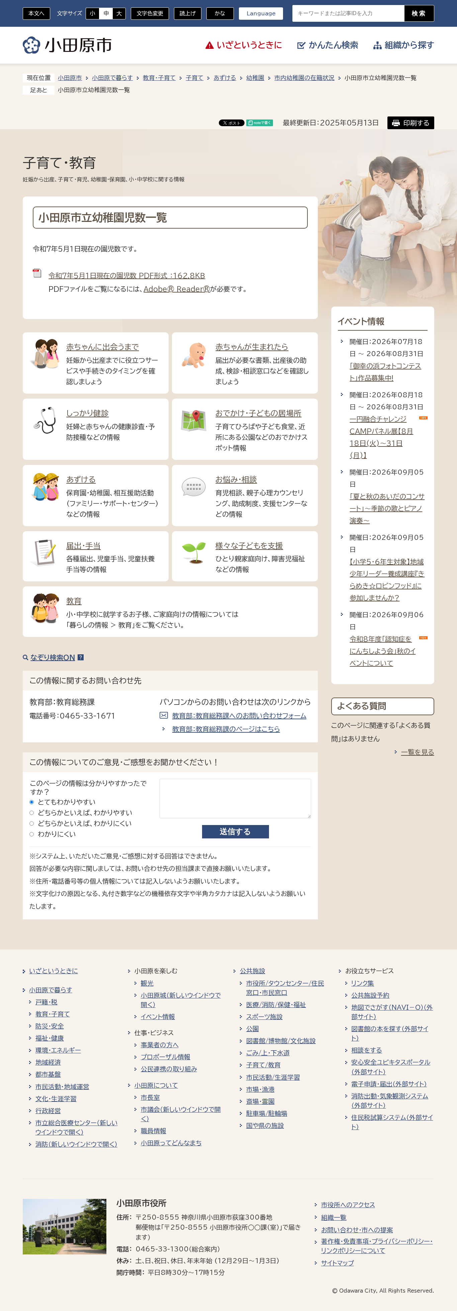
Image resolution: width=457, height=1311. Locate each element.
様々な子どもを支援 (249, 546)
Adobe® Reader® (177, 288)
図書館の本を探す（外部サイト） (389, 1033)
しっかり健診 (87, 413)
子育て (194, 78)
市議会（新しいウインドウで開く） (181, 1114)
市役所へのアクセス (348, 1205)
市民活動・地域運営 (62, 1087)
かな (215, 13)
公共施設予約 (370, 995)
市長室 (150, 1097)
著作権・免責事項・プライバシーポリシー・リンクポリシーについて (377, 1246)
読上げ (188, 13)
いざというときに (53, 971)
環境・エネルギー (58, 1050)
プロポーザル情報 (165, 1057)
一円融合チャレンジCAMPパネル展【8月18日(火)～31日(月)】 (381, 437)
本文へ (36, 13)
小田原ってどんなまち (171, 1143)
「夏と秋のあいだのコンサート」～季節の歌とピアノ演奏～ (387, 508)
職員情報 (153, 1131)
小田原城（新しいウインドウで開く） (181, 1000)
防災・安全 (49, 1026)
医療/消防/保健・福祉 (276, 1005)
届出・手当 (83, 546)
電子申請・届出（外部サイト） (389, 1084)
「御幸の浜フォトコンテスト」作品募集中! (385, 371)
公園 (252, 1029)
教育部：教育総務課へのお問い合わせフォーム (239, 715)
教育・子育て (159, 78)
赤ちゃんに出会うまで (102, 347)
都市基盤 (48, 1074)
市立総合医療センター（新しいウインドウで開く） (76, 1127)
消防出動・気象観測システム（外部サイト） (389, 1101)
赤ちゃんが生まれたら (251, 347)
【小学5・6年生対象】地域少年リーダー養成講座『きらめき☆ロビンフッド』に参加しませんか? (387, 579)
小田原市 (67, 45)
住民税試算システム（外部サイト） (392, 1122)
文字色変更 (149, 13)
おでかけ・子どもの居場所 (258, 413)
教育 (74, 601)
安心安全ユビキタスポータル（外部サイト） (390, 1067)
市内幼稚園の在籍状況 (304, 78)
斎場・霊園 (260, 1101)
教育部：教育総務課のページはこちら (226, 729)
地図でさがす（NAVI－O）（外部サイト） (392, 1012)
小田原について (156, 1085)
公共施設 (252, 971)
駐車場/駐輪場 (266, 1114)
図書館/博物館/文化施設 (281, 1041)
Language (261, 13)
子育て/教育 (263, 1065)
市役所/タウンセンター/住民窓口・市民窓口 (285, 988)
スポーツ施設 (264, 1017)
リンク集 (362, 983)
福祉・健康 (49, 1038)
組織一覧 (334, 1218)
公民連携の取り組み (169, 1069)
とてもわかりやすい (67, 802)
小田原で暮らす (112, 78)
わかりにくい (57, 834)
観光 (147, 983)
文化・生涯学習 (56, 1099)
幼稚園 (255, 78)
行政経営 (48, 1111)
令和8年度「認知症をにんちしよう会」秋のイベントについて (383, 651)
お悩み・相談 (236, 479)
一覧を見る (417, 752)
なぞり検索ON (52, 657)
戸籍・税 (46, 1002)
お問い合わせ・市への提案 (357, 1230)
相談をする (366, 1050)
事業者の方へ (160, 1045)
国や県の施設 (265, 1126)
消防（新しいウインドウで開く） (76, 1144)
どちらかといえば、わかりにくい (85, 823)
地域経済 (48, 1062)
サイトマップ (337, 1263)
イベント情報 (158, 1017)
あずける (224, 78)
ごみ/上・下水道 (268, 1053)
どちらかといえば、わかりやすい (85, 812)
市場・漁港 (260, 1089)
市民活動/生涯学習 (273, 1077)
